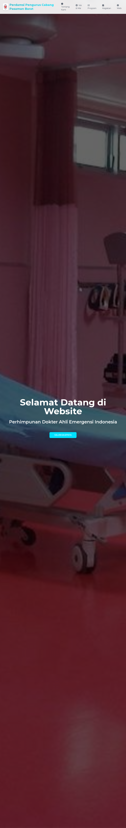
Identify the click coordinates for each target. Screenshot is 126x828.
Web (119, 8)
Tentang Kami (65, 8)
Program (92, 8)
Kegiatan (106, 8)
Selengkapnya (63, 435)
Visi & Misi (79, 6)
